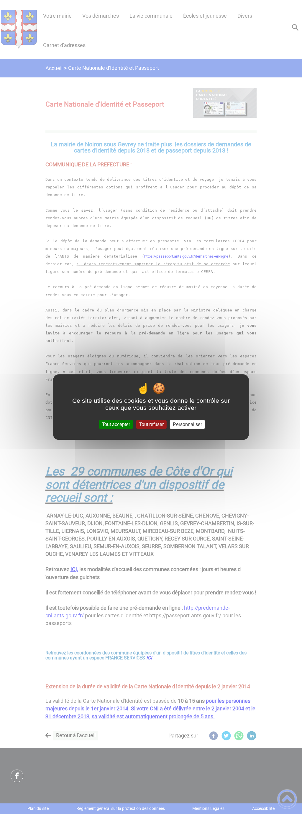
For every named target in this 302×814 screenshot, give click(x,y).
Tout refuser (151, 424)
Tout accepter (116, 424)
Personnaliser (187, 424)
